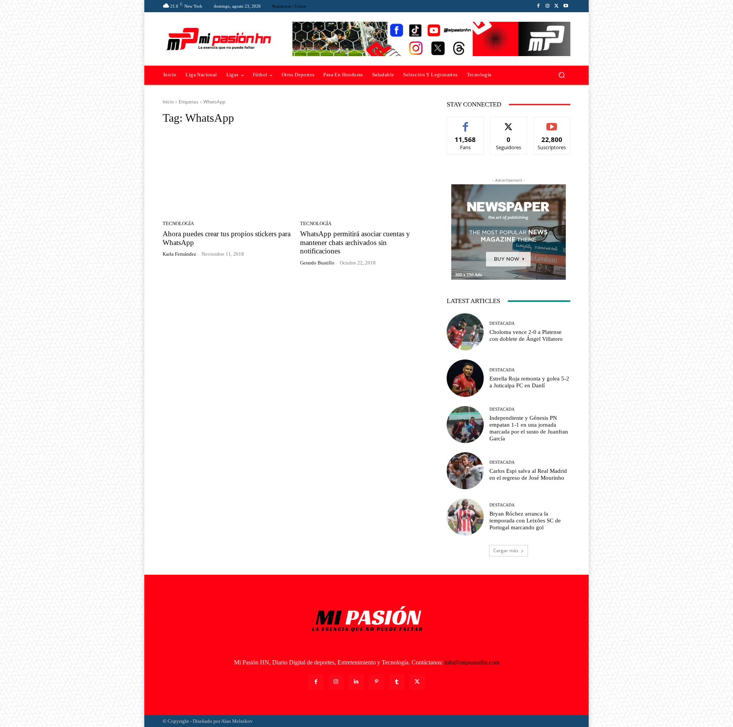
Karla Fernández (179, 254)
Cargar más (505, 550)
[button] (561, 75)
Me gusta (465, 123)
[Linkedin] (356, 681)
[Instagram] (547, 6)
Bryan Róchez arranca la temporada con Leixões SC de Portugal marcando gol (525, 520)
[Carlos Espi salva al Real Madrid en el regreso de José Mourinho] (465, 470)
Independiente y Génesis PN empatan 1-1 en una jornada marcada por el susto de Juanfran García (528, 428)
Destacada (502, 323)
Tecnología (178, 223)
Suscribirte (552, 123)
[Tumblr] (396, 681)
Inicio (168, 101)
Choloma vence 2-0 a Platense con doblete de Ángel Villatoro (526, 335)
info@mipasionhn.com (471, 662)
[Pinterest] (376, 681)
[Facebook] (538, 6)
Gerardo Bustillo (317, 263)
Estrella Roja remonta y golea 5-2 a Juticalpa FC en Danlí (529, 382)
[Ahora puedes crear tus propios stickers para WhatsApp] (227, 174)
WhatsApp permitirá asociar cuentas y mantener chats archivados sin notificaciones (355, 242)
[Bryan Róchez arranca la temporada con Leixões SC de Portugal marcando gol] (465, 516)
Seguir (508, 123)
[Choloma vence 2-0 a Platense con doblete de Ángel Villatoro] (465, 331)
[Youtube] (565, 6)
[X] (556, 6)
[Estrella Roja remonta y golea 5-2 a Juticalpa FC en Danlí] (465, 378)
